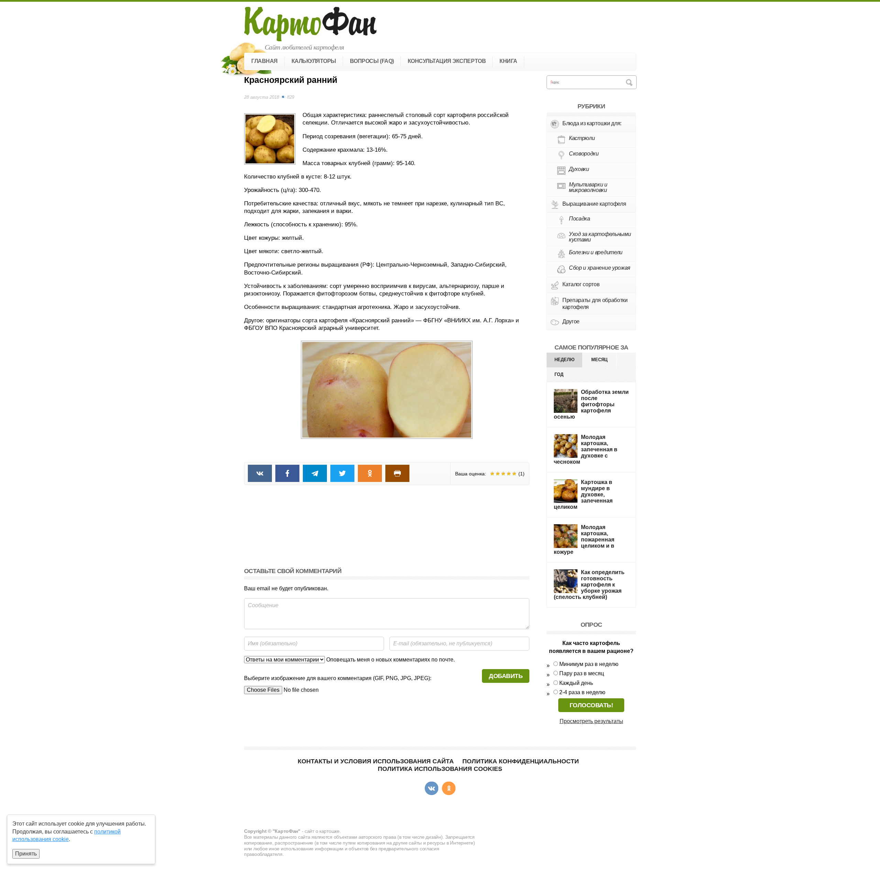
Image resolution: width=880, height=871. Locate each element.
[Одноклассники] (448, 788)
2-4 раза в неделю (582, 692)
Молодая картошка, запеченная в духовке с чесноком (585, 449)
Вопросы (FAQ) (372, 61)
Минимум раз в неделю (588, 664)
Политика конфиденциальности (520, 761)
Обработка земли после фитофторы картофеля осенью (591, 404)
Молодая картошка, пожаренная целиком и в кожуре (584, 539)
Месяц (599, 359)
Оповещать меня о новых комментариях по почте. (390, 660)
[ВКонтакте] (431, 788)
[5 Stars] (514, 473)
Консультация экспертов (447, 61)
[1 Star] (492, 473)
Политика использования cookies (440, 768)
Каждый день (576, 683)
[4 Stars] (509, 473)
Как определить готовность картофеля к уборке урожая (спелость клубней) (589, 584)
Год (558, 374)
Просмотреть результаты (591, 721)
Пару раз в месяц (581, 673)
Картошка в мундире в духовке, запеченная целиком (583, 494)
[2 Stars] (497, 473)
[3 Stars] (503, 473)
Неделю (564, 359)
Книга (508, 61)
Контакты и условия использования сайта (376, 761)
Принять (26, 854)
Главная (264, 61)
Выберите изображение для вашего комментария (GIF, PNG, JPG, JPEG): (337, 678)
